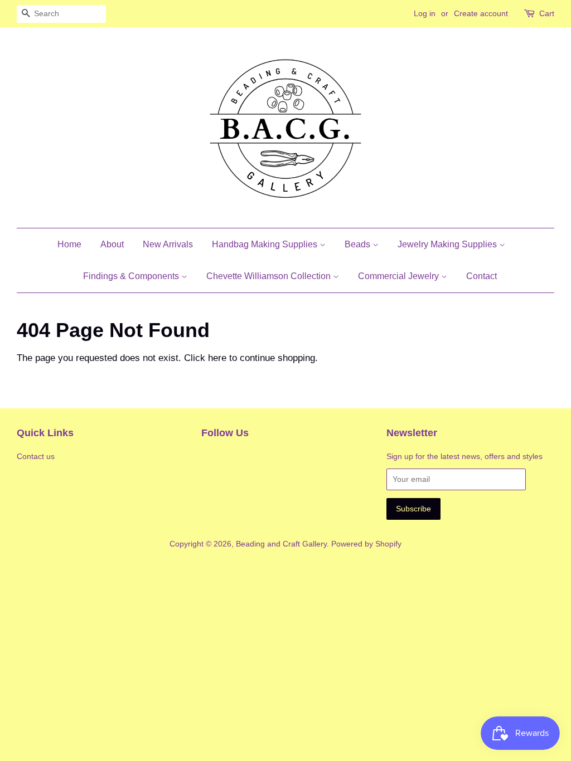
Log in (424, 13)
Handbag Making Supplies (266, 244)
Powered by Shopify (366, 543)
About (112, 244)
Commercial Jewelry (399, 276)
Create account (481, 13)
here (217, 358)
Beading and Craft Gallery (281, 543)
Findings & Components (132, 276)
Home (69, 244)
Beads (358, 244)
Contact (481, 276)
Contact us (36, 456)
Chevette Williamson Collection (269, 276)
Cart (546, 13)
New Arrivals (168, 244)
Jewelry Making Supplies (448, 244)
